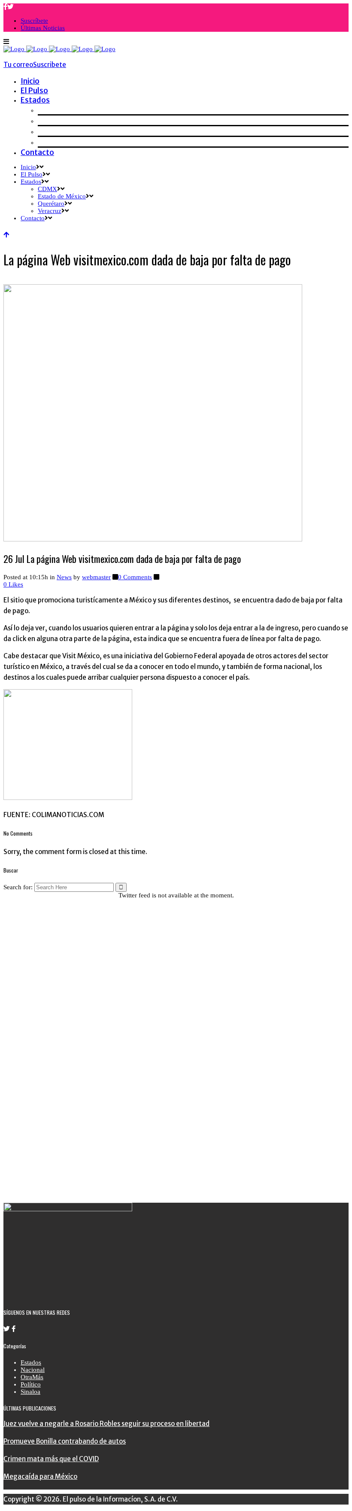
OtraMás (32, 1377)
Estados (31, 1362)
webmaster (96, 577)
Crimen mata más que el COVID (51, 1459)
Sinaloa (30, 1391)
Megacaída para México (40, 1476)
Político (31, 1384)
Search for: (18, 887)
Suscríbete (34, 20)
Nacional (33, 1369)
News (64, 577)
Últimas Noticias (43, 27)
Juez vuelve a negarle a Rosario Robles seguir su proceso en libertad (106, 1424)
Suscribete (49, 65)
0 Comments (135, 577)
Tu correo (18, 65)
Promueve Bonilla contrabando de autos (64, 1441)
